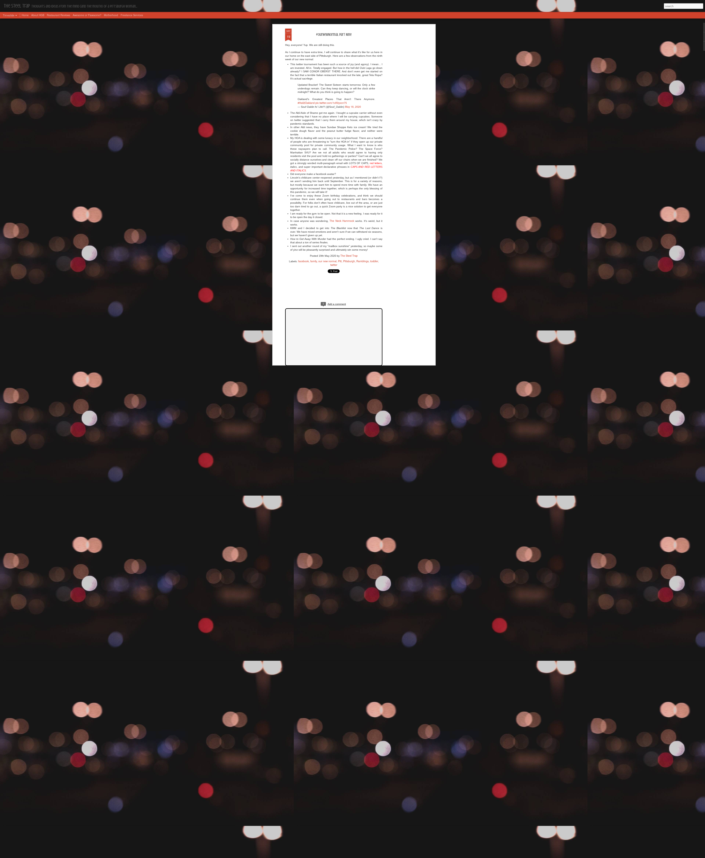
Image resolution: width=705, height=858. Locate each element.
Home (25, 15)
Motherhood (111, 15)
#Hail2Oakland (306, 103)
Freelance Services (132, 15)
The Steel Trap (349, 255)
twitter (333, 265)
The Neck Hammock (342, 221)
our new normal (327, 261)
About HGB (37, 15)
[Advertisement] (402, 86)
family (313, 261)
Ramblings (362, 261)
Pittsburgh (349, 261)
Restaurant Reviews (58, 15)
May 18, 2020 (353, 106)
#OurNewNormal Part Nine (334, 34)
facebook (303, 261)
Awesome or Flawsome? (87, 15)
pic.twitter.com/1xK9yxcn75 (331, 103)
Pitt (340, 261)
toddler (374, 261)
